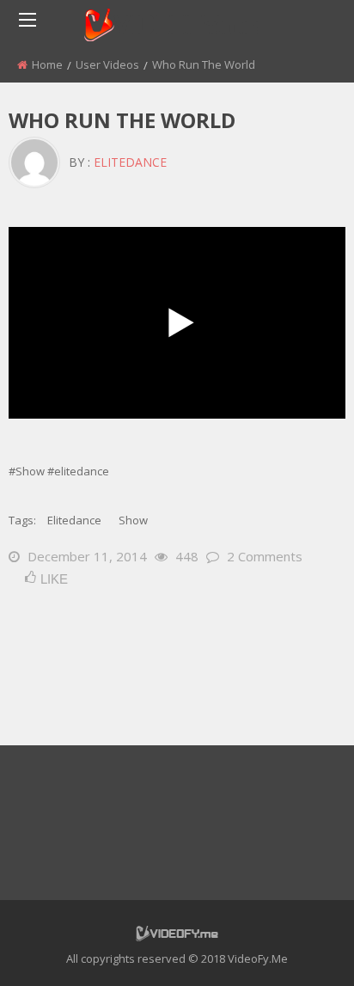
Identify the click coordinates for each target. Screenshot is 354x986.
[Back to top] (298, 947)
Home (47, 64)
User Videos (107, 64)
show (133, 520)
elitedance (130, 162)
